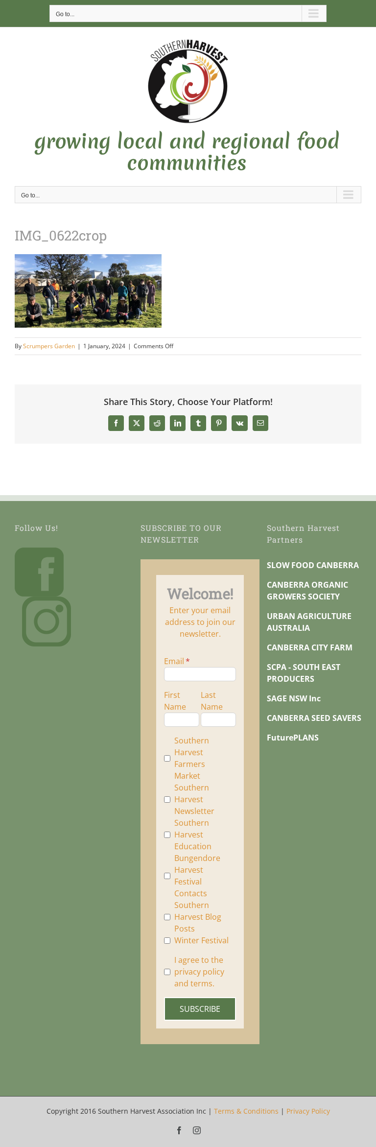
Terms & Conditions (246, 1111)
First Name (175, 701)
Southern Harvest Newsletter (194, 799)
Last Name (212, 701)
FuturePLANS (293, 737)
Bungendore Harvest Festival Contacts (197, 876)
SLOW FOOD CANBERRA (313, 565)
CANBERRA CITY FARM (309, 647)
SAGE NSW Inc (294, 698)
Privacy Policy (308, 1111)
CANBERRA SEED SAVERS (314, 718)
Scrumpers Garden (49, 346)
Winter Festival (201, 940)
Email (174, 661)
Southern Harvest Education (193, 834)
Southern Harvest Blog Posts (197, 917)
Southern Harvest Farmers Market (191, 758)
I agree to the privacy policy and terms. (199, 972)
